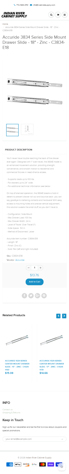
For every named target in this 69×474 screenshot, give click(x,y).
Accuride (19, 260)
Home (5, 24)
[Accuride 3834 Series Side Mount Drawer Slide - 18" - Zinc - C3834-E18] (34, 92)
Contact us (8, 409)
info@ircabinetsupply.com (44, 5)
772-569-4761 (22, 5)
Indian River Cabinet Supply (38, 457)
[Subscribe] (62, 439)
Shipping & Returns (11, 412)
